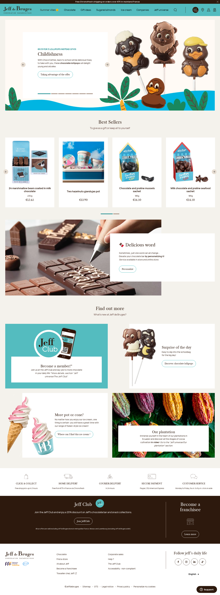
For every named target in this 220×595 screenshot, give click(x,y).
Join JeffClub (83, 521)
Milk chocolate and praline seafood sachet (191, 190)
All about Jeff (63, 563)
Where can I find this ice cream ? (74, 434)
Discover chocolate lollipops (179, 363)
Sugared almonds (105, 10)
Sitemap (86, 586)
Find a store (62, 559)
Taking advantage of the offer (55, 74)
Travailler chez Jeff (65, 573)
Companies (142, 10)
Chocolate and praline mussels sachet (137, 190)
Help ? (111, 559)
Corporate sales (115, 554)
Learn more (191, 534)
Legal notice (107, 586)
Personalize (129, 269)
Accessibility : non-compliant (122, 568)
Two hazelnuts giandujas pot (83, 191)
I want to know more (53, 83)
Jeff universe (161, 10)
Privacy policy (123, 586)
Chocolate (69, 10)
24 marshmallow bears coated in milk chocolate (30, 190)
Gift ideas (86, 10)
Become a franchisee (67, 568)
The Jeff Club (114, 563)
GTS (96, 586)
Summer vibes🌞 (49, 10)
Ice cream (126, 10)
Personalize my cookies (144, 586)
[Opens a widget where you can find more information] (206, 590)
